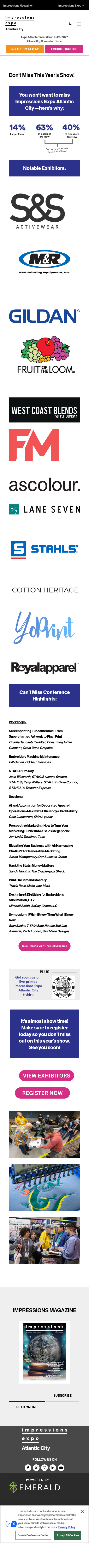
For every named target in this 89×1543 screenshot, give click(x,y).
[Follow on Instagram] (44, 1467)
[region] (44, 1524)
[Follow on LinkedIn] (52, 1467)
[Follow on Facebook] (28, 1467)
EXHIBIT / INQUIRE (64, 49)
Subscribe (62, 1395)
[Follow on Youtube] (61, 1467)
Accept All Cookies (68, 1535)
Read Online (26, 1407)
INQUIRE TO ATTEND (25, 49)
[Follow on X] (36, 1467)
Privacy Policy (66, 1527)
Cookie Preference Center (33, 1535)
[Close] (82, 1511)
